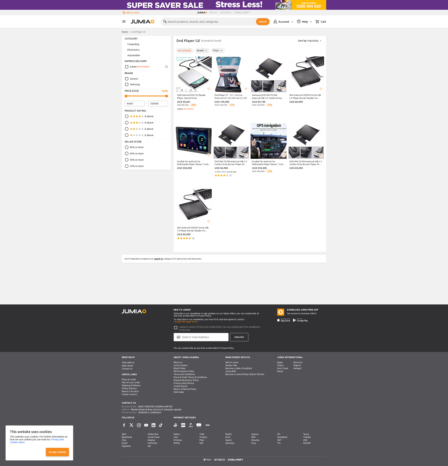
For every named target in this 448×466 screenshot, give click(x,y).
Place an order (129, 379)
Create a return (129, 394)
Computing (133, 44)
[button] (208, 89)
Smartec (255, 440)
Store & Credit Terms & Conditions (190, 377)
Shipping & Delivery (131, 385)
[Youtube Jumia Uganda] (146, 425)
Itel (149, 446)
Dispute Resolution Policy (186, 380)
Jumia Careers (181, 365)
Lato (176, 437)
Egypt (280, 362)
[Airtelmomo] (190, 425)
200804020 (155, 412)
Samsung (135, 84)
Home (125, 32)
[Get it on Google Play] (300, 320)
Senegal (297, 368)
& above (149, 116)
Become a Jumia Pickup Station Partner (244, 374)
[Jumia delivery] (242, 12)
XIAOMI (307, 443)
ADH (124, 434)
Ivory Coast (282, 368)
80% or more (137, 147)
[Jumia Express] (137, 67)
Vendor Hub (231, 365)
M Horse (178, 440)
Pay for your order (131, 382)
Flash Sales (179, 392)
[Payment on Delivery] (175, 425)
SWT (279, 440)
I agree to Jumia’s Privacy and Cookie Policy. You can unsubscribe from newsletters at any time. (219, 328)
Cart (323, 21)
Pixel (202, 440)
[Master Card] (198, 425)
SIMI (253, 437)
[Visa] (207, 425)
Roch (227, 437)
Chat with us (128, 362)
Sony (253, 443)
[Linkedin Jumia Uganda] (153, 425)
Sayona (254, 434)
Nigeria (297, 365)
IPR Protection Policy (184, 371)
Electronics (133, 49)
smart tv (158, 259)
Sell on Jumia (132, 13)
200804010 (143, 412)
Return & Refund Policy (185, 389)
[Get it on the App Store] (283, 320)
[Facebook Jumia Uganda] (124, 425)
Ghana (280, 365)
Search (263, 21)
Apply (165, 90)
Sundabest (282, 437)
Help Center (127, 366)
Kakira (177, 434)
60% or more (137, 153)
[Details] (166, 67)
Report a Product (130, 391)
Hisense (151, 440)
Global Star (153, 434)
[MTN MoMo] (183, 425)
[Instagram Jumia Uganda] (138, 425)
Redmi (228, 434)
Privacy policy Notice (184, 383)
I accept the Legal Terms (186, 322)
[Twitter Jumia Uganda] (131, 425)
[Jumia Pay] (214, 12)
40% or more (137, 159)
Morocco (298, 362)
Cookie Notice (181, 386)
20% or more (137, 166)
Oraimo (203, 437)
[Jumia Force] (226, 12)
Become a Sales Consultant (238, 368)
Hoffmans (152, 443)
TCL (279, 443)
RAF (201, 443)
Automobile (133, 55)
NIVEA (177, 443)
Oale (202, 434)
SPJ (278, 434)
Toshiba (307, 437)
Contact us (127, 368)
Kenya (280, 371)
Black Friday (179, 368)
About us (178, 362)
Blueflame (127, 437)
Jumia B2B (230, 371)
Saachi (228, 440)
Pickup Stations (129, 388)
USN (305, 440)
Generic (134, 78)
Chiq (124, 440)
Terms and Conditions (184, 374)
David (124, 443)
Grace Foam (154, 437)
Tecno (306, 434)
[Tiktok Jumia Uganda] (160, 425)
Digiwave (126, 446)
